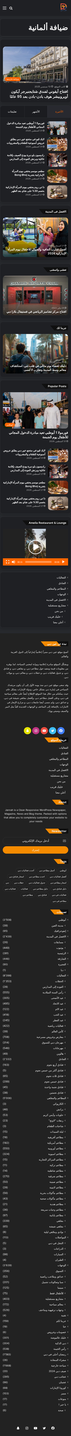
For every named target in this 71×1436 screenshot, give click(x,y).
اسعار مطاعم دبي (58, 882)
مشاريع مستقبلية (57, 605)
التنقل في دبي (55, 1243)
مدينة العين (57, 925)
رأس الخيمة (60, 1348)
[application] (35, 547)
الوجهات (61, 594)
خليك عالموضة (58, 1337)
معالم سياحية (56, 1304)
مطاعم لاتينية (56, 1187)
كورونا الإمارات (58, 1387)
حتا (64, 1326)
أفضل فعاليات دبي (58, 876)
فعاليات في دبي (59, 895)
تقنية (63, 1315)
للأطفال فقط (56, 1293)
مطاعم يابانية (56, 1215)
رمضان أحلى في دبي (55, 1354)
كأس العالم (57, 1031)
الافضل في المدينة (56, 599)
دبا (62, 970)
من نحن (59, 611)
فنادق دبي (42, 895)
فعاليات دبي (10, 888)
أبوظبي (63, 870)
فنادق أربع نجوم (55, 1064)
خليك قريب (54, 616)
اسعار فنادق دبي (16, 876)
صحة (60, 1410)
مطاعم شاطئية (55, 1170)
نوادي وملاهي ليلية (53, 1231)
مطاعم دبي (28, 895)
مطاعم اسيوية (55, 1153)
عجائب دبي (60, 1376)
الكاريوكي (58, 1103)
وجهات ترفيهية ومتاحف (51, 1309)
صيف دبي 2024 (57, 1371)
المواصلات (60, 1237)
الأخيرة (59, 111)
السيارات (58, 1254)
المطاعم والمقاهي (56, 588)
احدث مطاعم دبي (37, 876)
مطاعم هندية (56, 1204)
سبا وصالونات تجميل (52, 1282)
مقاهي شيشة (56, 1226)
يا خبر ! (62, 1404)
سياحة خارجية (58, 1365)
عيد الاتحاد (58, 1003)
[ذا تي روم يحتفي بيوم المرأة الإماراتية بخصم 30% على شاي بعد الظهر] (57, 192)
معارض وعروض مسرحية (50, 1036)
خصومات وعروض (56, 1332)
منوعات (62, 1399)
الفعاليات (61, 577)
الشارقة (62, 958)
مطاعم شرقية (55, 1176)
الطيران (59, 1259)
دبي (7, 882)
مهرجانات (58, 1048)
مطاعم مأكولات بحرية (51, 1192)
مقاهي (59, 1220)
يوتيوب (59, 947)
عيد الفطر (58, 1020)
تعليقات (12, 111)
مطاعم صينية (56, 1181)
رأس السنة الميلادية (53, 992)
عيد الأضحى (57, 997)
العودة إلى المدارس (53, 986)
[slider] (38, 562)
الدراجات (58, 1248)
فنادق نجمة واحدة (54, 1087)
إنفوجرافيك (60, 930)
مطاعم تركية (56, 1165)
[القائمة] (4, 9)
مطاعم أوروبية (55, 1148)
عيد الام (59, 1009)
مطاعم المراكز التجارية (51, 1159)
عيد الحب (58, 1014)
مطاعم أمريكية (55, 1142)
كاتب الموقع (59, 86)
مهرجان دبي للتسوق (52, 1042)
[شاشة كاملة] (7, 562)
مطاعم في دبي (59, 901)
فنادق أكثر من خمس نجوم (49, 1070)
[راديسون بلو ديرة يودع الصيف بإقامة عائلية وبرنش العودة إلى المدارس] (57, 160)
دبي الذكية (60, 1343)
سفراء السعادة (58, 1360)
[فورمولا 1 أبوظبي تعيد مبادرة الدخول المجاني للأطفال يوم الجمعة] (57, 128)
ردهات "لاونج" (56, 1120)
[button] (35, 547)
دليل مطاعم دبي (40, 888)
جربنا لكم (61, 1321)
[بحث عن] (11, 9)
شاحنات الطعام (55, 1126)
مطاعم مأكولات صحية (51, 1198)
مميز (63, 1393)
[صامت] (13, 562)
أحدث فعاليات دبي (26, 870)
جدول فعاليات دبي (37, 882)
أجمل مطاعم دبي (47, 870)
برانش (59, 1109)
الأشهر (36, 111)
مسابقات (58, 942)
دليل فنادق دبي (59, 888)
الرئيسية (61, 953)
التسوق (59, 1270)
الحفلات (59, 981)
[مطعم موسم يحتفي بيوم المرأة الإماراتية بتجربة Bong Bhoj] (57, 176)
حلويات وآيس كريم (53, 1114)
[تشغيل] (63, 562)
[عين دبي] (63, 8)
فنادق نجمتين (56, 1092)
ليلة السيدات (56, 1131)
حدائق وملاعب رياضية (51, 1276)
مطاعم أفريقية (55, 1137)
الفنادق (62, 583)
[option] (35, 237)
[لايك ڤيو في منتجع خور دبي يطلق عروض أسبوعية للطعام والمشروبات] (57, 144)
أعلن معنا (58, 622)
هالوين (60, 1053)
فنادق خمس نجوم (53, 1081)
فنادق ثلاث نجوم (54, 1075)
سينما (60, 1287)
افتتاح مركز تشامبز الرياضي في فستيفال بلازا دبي (36, 311)
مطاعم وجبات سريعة (52, 1209)
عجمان (62, 1382)
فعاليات (24, 888)
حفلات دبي (18, 882)
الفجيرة (62, 964)
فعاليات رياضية (55, 1025)
